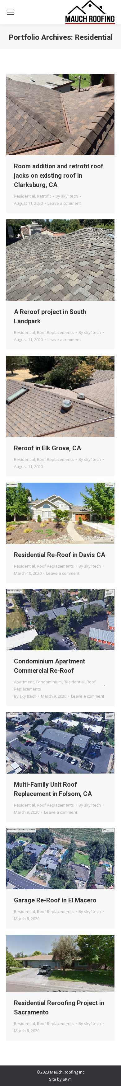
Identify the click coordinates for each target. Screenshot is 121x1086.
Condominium (49, 682)
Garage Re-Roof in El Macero (55, 900)
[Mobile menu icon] (10, 12)
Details (69, 114)
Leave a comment (64, 203)
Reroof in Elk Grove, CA (47, 448)
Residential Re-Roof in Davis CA (59, 555)
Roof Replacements (55, 332)
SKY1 (67, 1079)
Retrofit (44, 196)
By (67, 196)
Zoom (52, 114)
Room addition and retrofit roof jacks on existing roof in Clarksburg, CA (58, 175)
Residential (24, 196)
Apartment (24, 682)
